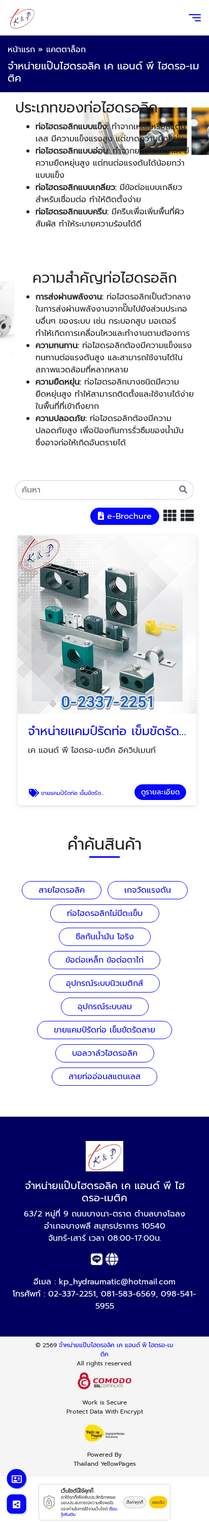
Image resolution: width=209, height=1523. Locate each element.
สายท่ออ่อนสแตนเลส (104, 1077)
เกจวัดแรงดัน (147, 890)
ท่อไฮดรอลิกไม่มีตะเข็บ (105, 913)
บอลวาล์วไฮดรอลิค (104, 1053)
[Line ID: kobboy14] (96, 1261)
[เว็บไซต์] (112, 1261)
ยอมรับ (158, 1502)
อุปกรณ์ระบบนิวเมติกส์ (104, 983)
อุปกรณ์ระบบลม (105, 1007)
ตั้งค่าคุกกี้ (134, 1502)
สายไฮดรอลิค (62, 890)
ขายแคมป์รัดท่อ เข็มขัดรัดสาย (104, 1030)
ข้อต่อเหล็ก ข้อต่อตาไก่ (104, 960)
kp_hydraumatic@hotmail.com (117, 1282)
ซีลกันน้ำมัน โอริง (105, 937)
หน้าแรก (21, 50)
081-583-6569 (128, 1294)
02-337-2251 (72, 1294)
